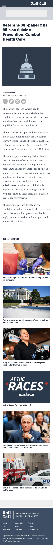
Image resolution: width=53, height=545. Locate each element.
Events (5, 526)
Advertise (31, 523)
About (5, 523)
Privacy (17, 526)
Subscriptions (33, 529)
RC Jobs (30, 526)
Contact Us (19, 523)
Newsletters (7, 529)
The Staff (18, 529)
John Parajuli (10, 93)
